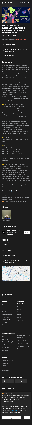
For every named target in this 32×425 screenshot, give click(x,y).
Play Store (22, 381)
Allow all (6, 417)
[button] (27, 232)
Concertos (5, 325)
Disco (6, 244)
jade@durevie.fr (18, 191)
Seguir (27, 232)
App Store (9, 381)
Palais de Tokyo (10, 255)
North (19, 314)
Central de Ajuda (7, 360)
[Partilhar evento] (28, 2)
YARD (3, 336)
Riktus (4, 345)
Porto (19, 309)
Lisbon (19, 306)
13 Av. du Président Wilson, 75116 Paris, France (16, 261)
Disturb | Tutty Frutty (9, 342)
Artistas (4, 322)
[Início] (7, 3)
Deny (27, 417)
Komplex (5, 339)
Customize (16, 417)
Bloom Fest (5, 347)
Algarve (19, 317)
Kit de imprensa (7, 314)
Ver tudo (20, 320)
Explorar (22, 2)
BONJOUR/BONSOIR (11, 35)
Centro (19, 312)
